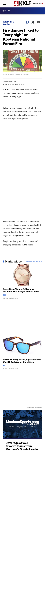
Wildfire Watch (8, 23)
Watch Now (37, 4)
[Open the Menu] (4, 4)
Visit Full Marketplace (34, 261)
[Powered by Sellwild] (38, 407)
